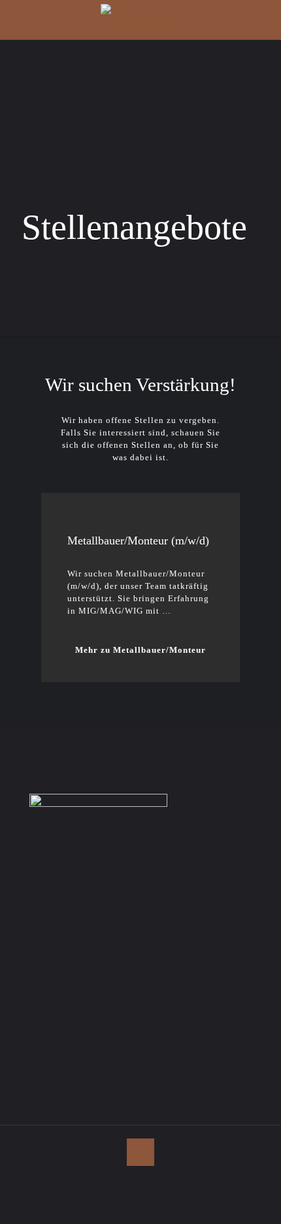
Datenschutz (165, 1179)
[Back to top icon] (140, 1152)
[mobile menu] (263, 19)
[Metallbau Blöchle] (140, 19)
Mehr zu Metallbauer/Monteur (140, 650)
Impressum (221, 1179)
